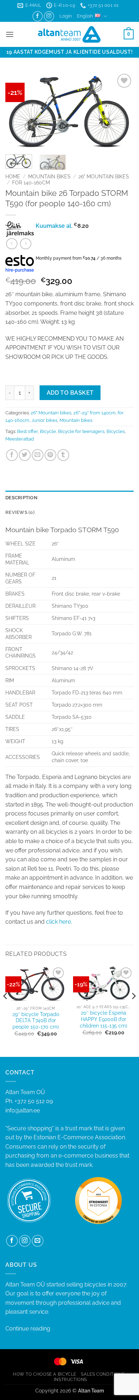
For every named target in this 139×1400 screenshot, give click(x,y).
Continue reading (27, 1328)
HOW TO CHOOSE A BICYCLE (44, 1374)
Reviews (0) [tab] (20, 512)
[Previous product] (25, 243)
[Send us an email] (37, 1241)
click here (58, 921)
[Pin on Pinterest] (50, 455)
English (85, 16)
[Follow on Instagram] (49, 16)
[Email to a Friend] (37, 455)
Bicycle (48, 431)
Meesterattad (19, 439)
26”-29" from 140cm (94, 412)
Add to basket (70, 392)
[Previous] (16, 110)
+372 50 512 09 (34, 1101)
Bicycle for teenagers (81, 431)
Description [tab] (21, 497)
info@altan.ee (22, 1110)
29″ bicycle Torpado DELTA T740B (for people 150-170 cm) (35, 1020)
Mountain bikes (49, 176)
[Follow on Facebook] (37, 16)
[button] (66, 16)
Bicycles (116, 431)
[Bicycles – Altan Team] (69, 34)
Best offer (27, 431)
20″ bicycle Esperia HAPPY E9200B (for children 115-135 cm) (103, 1019)
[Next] (122, 110)
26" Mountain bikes (103, 176)
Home (12, 176)
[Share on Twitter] (25, 455)
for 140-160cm (31, 183)
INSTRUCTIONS (70, 1379)
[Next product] (11, 243)
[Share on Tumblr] (63, 455)
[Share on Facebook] (12, 455)
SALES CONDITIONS (102, 1374)
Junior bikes (44, 420)
